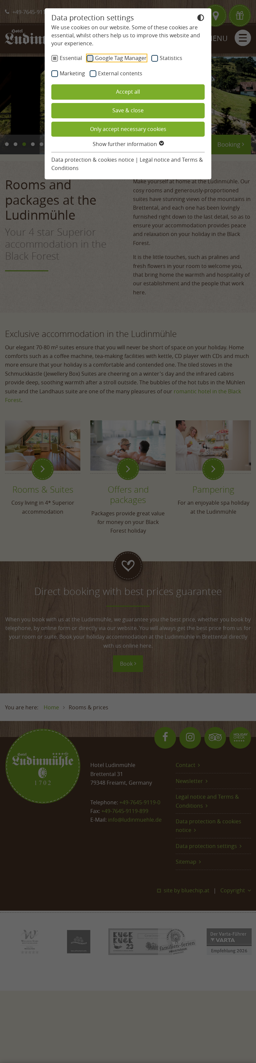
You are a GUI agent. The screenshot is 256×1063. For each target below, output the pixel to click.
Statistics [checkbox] (171, 58)
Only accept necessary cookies (128, 129)
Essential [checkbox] (71, 58)
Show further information (125, 144)
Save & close (128, 110)
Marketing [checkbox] (72, 73)
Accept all (128, 91)
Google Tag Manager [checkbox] (121, 58)
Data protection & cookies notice (92, 159)
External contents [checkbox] (120, 73)
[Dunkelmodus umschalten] (200, 19)
